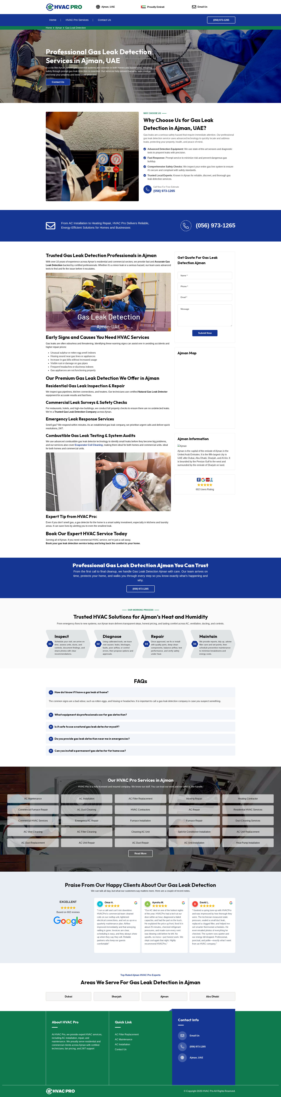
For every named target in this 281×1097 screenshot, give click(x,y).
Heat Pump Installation (248, 843)
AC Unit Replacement (248, 832)
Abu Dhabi (212, 996)
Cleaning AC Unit (140, 832)
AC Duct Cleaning (86, 809)
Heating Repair (194, 798)
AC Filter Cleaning (86, 832)
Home (52, 19)
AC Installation (86, 798)
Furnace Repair (194, 820)
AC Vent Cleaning (33, 832)
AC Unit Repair (87, 843)
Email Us (202, 7)
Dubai (68, 996)
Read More (140, 853)
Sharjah (116, 996)
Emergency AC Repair (86, 820)
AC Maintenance (33, 798)
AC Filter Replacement (140, 798)
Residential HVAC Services (248, 809)
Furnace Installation (140, 820)
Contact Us (104, 19)
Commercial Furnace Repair (33, 809)
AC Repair (194, 809)
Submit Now (205, 333)
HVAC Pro (208, 1091)
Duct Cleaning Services (248, 820)
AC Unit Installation (194, 843)
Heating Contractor (248, 798)
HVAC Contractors (140, 809)
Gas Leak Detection (75, 28)
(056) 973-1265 (221, 20)
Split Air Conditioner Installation (194, 832)
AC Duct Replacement (33, 843)
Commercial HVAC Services (33, 820)
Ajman (58, 28)
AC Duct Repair (140, 843)
